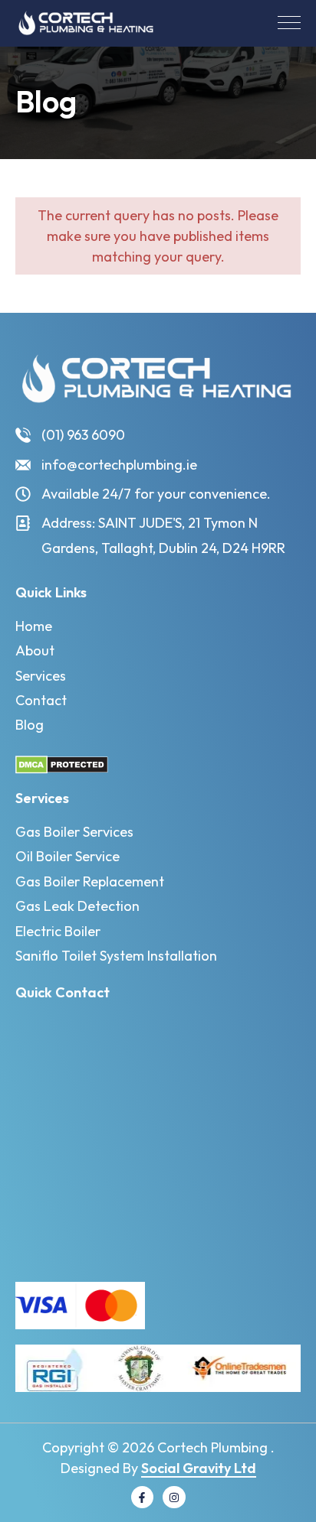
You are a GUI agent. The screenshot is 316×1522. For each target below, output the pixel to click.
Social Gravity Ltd (198, 1468)
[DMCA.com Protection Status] (61, 763)
